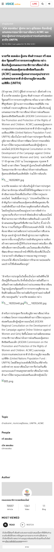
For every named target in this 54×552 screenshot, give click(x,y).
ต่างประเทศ (7, 24)
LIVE (34, 3)
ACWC (41, 423)
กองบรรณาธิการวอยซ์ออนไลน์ (15, 500)
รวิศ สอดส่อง (7, 445)
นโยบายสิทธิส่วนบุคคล (13, 541)
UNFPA (33, 423)
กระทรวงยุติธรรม (21, 423)
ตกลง (27, 547)
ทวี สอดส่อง (7, 439)
